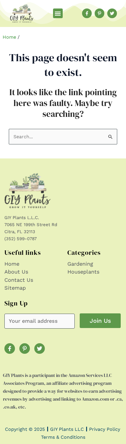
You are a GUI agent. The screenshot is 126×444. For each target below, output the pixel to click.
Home (9, 37)
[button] (58, 13)
